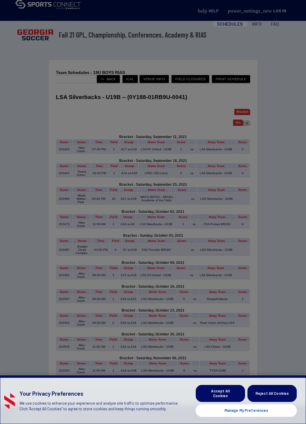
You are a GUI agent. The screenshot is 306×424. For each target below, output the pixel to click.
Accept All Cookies (220, 393)
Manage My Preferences (246, 410)
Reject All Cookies (272, 393)
